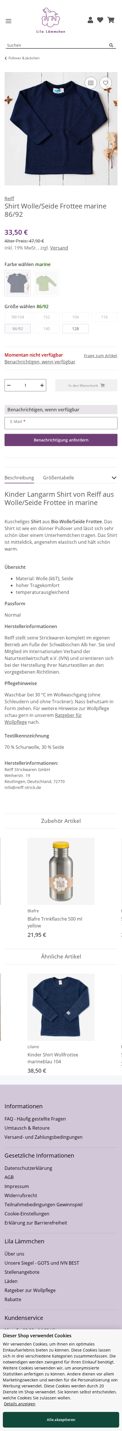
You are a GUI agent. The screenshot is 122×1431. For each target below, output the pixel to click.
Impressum (17, 1186)
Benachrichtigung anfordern (61, 440)
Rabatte (13, 1299)
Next (108, 889)
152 (46, 317)
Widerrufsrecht (21, 1195)
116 (104, 317)
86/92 (17, 328)
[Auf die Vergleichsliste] (91, 83)
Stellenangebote (22, 1272)
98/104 (17, 317)
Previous (14, 889)
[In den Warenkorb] (9, 69)
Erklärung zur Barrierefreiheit (36, 1223)
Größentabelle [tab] (58, 478)
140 (46, 328)
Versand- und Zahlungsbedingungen (44, 1137)
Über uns (14, 1254)
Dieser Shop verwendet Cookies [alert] (37, 1335)
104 (75, 317)
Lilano (33, 1046)
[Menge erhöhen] (42, 385)
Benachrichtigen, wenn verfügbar (40, 362)
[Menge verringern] (9, 385)
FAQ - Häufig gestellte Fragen (35, 1119)
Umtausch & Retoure (27, 1128)
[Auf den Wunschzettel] (105, 83)
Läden (11, 1281)
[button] (90, 20)
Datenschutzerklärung (28, 1168)
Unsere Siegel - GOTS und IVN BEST (42, 1263)
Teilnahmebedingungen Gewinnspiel (44, 1204)
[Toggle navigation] (8, 21)
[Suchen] (112, 45)
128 (75, 328)
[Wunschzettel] (100, 20)
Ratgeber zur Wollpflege (30, 1290)
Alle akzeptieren (61, 1419)
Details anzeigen (19, 1404)
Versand (59, 248)
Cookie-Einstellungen (27, 1214)
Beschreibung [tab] (19, 478)
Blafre (33, 910)
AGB (9, 1177)
